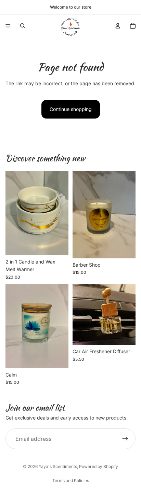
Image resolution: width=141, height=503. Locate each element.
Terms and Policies (70, 480)
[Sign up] (125, 439)
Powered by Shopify (98, 466)
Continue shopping (71, 109)
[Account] (117, 25)
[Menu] (8, 26)
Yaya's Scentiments (58, 466)
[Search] (22, 25)
